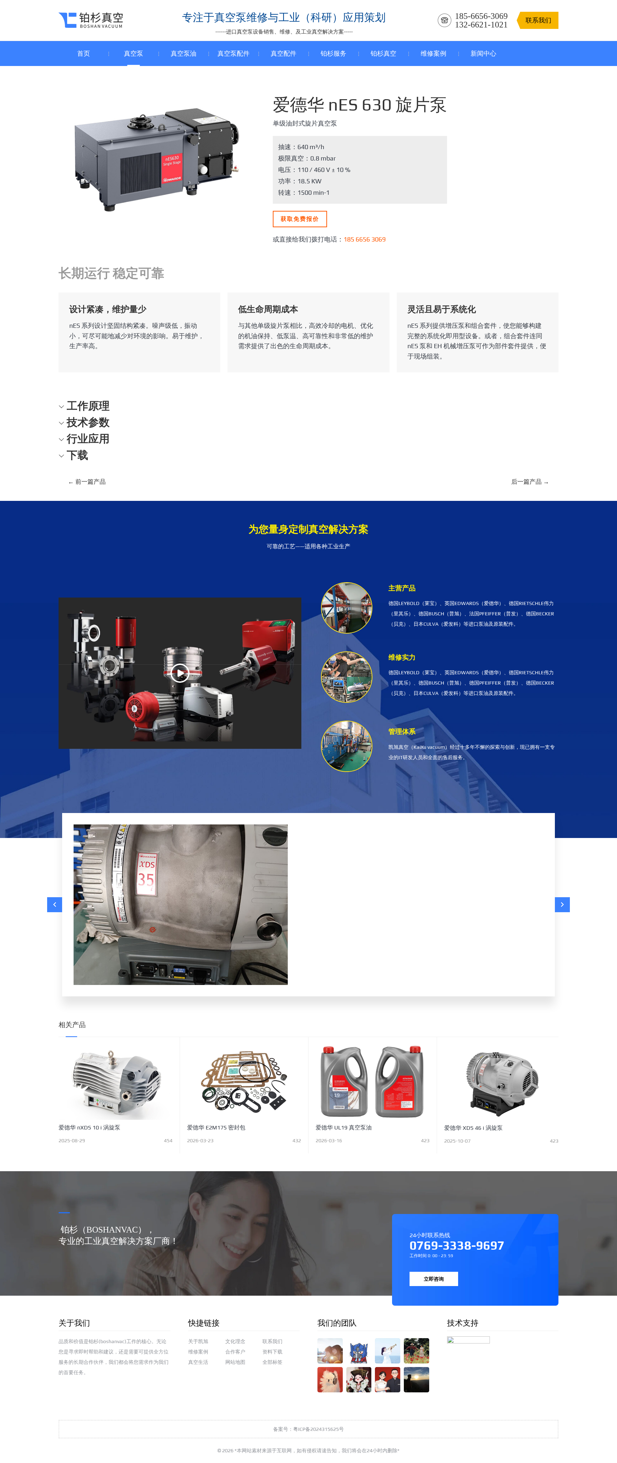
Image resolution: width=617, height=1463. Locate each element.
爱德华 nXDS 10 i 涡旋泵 (89, 1127)
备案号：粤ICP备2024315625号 (308, 1429)
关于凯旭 (198, 1341)
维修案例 (198, 1352)
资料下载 (272, 1352)
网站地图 (235, 1362)
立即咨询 (434, 1279)
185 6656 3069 (364, 239)
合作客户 (235, 1352)
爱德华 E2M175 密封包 (216, 1127)
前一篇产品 (87, 481)
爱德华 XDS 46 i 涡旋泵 (473, 1127)
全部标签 (272, 1362)
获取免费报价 (300, 218)
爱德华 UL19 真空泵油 (344, 1127)
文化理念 (235, 1341)
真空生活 (198, 1362)
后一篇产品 (530, 481)
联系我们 (272, 1341)
